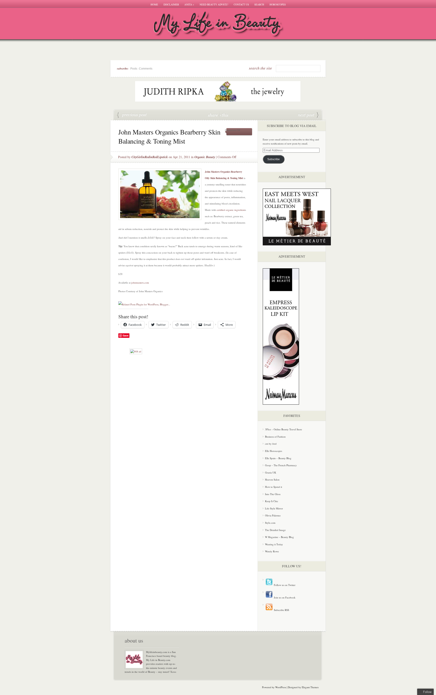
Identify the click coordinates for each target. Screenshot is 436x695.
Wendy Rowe (272, 551)
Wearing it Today (274, 544)
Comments (145, 68)
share (213, 115)
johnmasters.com (140, 282)
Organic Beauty (204, 157)
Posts (133, 68)
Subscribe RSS (281, 610)
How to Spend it (273, 486)
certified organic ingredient (231, 210)
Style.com (270, 522)
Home (154, 4)
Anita (189, 4)
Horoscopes (278, 4)
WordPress (280, 687)
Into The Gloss (272, 494)
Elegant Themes (310, 687)
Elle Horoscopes (273, 451)
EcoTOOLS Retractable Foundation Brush (132, 115)
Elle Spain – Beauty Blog (278, 458)
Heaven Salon (272, 479)
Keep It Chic (271, 501)
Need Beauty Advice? (214, 4)
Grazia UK (270, 472)
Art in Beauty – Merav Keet (308, 115)
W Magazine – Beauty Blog (279, 537)
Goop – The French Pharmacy (281, 465)
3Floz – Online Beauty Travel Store (283, 429)
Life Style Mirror (274, 508)
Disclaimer (171, 4)
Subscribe (273, 159)
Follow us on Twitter (284, 585)
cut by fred (271, 443)
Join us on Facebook (284, 597)
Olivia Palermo (273, 515)
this (224, 115)
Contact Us (241, 4)
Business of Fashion (275, 436)
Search (259, 4)
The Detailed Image (275, 530)
